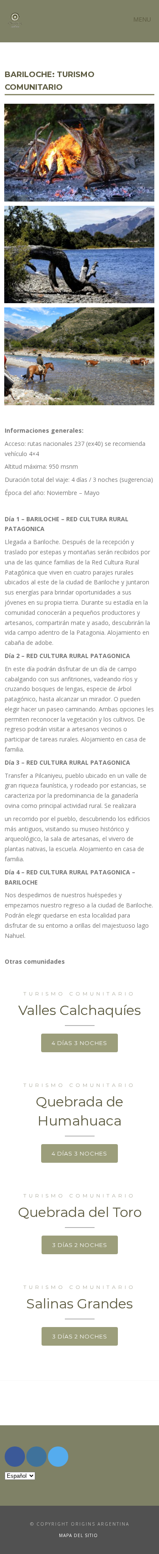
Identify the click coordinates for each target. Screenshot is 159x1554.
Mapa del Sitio (78, 1535)
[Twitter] (58, 1456)
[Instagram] (36, 1456)
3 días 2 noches (79, 1245)
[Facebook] (15, 1456)
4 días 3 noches (79, 1043)
